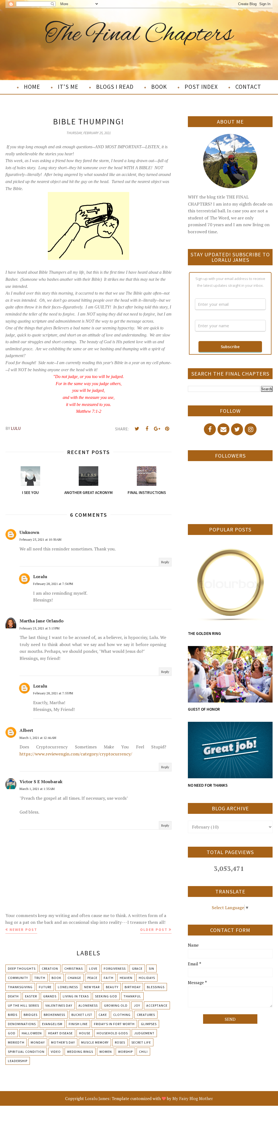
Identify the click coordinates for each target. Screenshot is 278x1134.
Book (56, 978)
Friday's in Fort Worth (114, 1024)
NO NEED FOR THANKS (208, 785)
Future (45, 987)
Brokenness (54, 1015)
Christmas (73, 968)
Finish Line (78, 1024)
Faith (108, 978)
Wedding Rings (80, 1052)
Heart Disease (60, 1033)
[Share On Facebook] (147, 428)
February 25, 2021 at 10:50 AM (40, 539)
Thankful (132, 996)
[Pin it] (167, 428)
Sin (151, 968)
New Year (92, 987)
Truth (39, 978)
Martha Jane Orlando (42, 621)
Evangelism (52, 1024)
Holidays (147, 978)
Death (13, 996)
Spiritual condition (26, 1052)
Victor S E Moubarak (41, 782)
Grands (49, 996)
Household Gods (112, 1033)
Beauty (112, 987)
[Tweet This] (136, 428)
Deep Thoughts (22, 968)
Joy (137, 1005)
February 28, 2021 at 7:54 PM (53, 584)
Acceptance (157, 1005)
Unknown (29, 532)
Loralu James (97, 1098)
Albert (26, 730)
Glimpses (149, 1024)
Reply (165, 562)
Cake (103, 1015)
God (11, 1033)
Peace (92, 978)
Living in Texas (76, 996)
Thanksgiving (20, 987)
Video (56, 1052)
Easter (31, 996)
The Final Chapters (139, 35)
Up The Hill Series (23, 1005)
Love (93, 968)
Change (74, 978)
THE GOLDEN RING (204, 633)
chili (143, 1052)
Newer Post (23, 929)
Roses (120, 1042)
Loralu (40, 576)
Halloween (32, 1033)
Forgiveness (115, 968)
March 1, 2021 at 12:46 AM (38, 738)
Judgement (144, 1033)
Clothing (122, 1015)
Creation (50, 968)
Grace (137, 968)
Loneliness (68, 987)
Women (105, 1052)
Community (18, 978)
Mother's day (63, 1042)
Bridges (30, 1015)
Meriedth (16, 1042)
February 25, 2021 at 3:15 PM (39, 628)
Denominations (22, 1024)
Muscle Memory (95, 1042)
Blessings (156, 987)
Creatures (146, 1015)
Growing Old (116, 1005)
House (84, 1033)
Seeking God (106, 996)
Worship (125, 1052)
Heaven (126, 978)
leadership (17, 1061)
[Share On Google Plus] (157, 428)
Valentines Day (58, 1005)
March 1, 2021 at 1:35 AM (37, 789)
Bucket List (81, 1015)
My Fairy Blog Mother (192, 1098)
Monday (38, 1042)
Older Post (154, 929)
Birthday (133, 987)
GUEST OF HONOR (204, 709)
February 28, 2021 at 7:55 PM (53, 693)
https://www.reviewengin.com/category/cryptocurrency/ (76, 754)
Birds (12, 1015)
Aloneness (88, 1005)
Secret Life (141, 1042)
